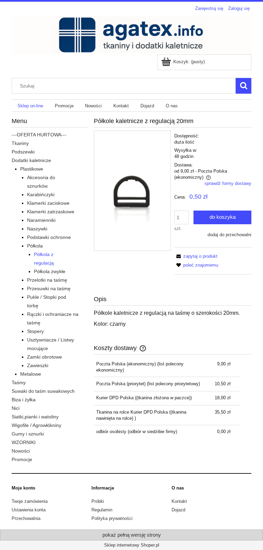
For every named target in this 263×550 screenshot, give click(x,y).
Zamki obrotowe (44, 357)
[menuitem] (30, 106)
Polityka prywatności (112, 518)
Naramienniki (41, 220)
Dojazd (178, 509)
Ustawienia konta (29, 509)
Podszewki (23, 152)
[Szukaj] (243, 86)
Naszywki (37, 228)
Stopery (35, 331)
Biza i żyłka (24, 399)
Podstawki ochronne (49, 237)
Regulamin (101, 509)
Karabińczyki (40, 194)
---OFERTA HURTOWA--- (39, 134)
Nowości (21, 451)
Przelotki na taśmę (47, 280)
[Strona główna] (131, 34)
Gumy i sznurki (28, 434)
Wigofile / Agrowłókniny (36, 425)
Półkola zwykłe (49, 271)
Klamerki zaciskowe (48, 203)
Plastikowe (31, 169)
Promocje (22, 459)
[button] (195, 256)
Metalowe (30, 374)
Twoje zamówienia (30, 501)
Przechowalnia (26, 518)
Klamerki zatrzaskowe (50, 211)
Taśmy (19, 382)
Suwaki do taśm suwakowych (43, 391)
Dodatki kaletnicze (31, 160)
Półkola (35, 246)
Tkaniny (20, 143)
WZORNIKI (24, 442)
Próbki (97, 501)
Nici (16, 408)
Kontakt (179, 501)
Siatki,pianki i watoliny (35, 416)
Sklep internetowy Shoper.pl (131, 545)
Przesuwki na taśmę (49, 288)
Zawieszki (37, 365)
